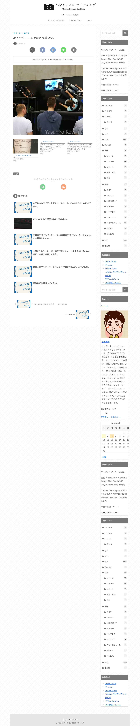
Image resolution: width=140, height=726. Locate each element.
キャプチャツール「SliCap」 (113, 49)
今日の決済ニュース (110, 84)
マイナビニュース (113, 282)
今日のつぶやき (48, 141)
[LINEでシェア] (63, 50)
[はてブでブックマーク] (53, 50)
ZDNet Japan (111, 268)
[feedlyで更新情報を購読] (42, 187)
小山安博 (105, 341)
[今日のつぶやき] (53, 146)
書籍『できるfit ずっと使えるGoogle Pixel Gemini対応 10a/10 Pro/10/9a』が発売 (114, 59)
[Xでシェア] (32, 50)
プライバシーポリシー (70, 719)
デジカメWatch (112, 279)
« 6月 (104, 456)
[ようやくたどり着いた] (25, 146)
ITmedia (108, 264)
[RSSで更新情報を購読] (63, 187)
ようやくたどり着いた (23, 155)
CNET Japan (110, 261)
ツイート (104, 306)
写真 (17, 174)
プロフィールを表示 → (111, 417)
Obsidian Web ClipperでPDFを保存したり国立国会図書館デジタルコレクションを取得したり (114, 73)
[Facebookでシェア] (42, 50)
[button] (74, 50)
